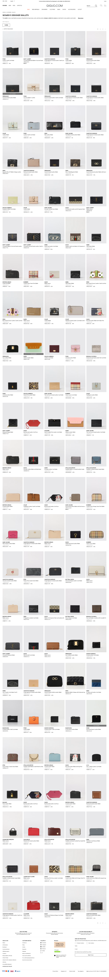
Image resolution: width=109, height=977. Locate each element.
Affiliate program (6, 951)
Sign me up (90, 955)
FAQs (23, 944)
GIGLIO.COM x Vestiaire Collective (9, 959)
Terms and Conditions (26, 955)
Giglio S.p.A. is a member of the (61, 956)
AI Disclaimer (5, 944)
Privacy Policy (88, 951)
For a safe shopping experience (28, 957)
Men (10, 5)
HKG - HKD (5, 1)
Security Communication (27, 959)
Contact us (24, 942)
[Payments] (12, 971)
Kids (14, 5)
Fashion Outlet (72, 971)
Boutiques (5, 947)
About (4, 942)
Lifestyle (19, 5)
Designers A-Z (63, 971)
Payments (24, 949)
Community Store (6, 949)
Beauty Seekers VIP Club (7, 955)
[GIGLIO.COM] (54, 6)
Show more (80, 18)
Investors (4, 953)
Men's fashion (91, 943)
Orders (23, 947)
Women (5, 5)
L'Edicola (4, 962)
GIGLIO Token (5, 957)
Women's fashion (80, 943)
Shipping (24, 951)
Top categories (80, 971)
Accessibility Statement (7, 964)
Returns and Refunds (26, 953)
